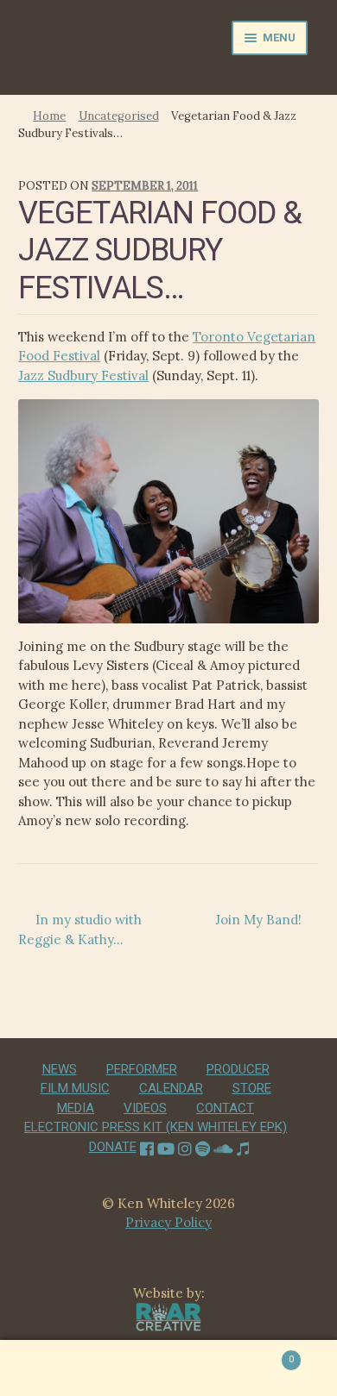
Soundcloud (223, 1147)
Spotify (202, 1147)
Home (49, 116)
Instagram (185, 1147)
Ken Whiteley (93, 53)
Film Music (75, 1088)
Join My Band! (258, 920)
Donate (113, 1147)
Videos (145, 1108)
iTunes (243, 1147)
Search (168, 1368)
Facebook (147, 1147)
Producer (238, 1069)
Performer (141, 1069)
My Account (56, 1368)
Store (251, 1088)
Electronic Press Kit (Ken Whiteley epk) (155, 1127)
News (59, 1069)
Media (75, 1108)
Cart (259, 1354)
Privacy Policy (168, 1222)
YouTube (166, 1147)
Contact (225, 1108)
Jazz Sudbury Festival (83, 375)
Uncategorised (119, 116)
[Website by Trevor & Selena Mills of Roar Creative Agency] (169, 1315)
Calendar (171, 1088)
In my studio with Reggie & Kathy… (80, 929)
